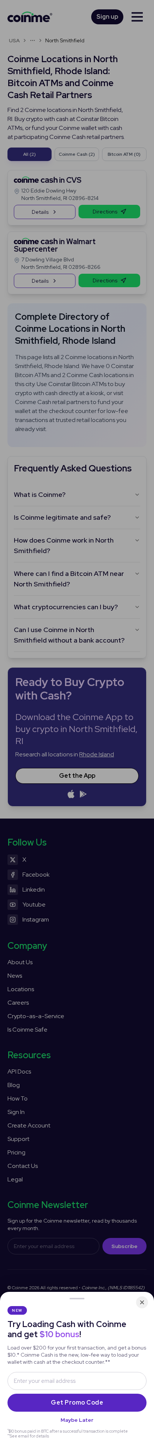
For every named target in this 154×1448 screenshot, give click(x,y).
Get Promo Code (77, 1402)
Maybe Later (77, 1420)
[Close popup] (142, 1302)
